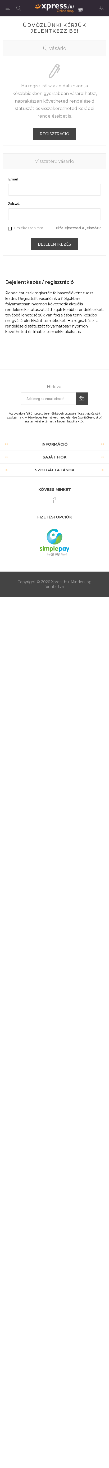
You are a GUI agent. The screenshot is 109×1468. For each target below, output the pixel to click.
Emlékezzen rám (28, 228)
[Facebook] (54, 500)
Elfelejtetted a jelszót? (78, 228)
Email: (13, 179)
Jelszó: (14, 203)
